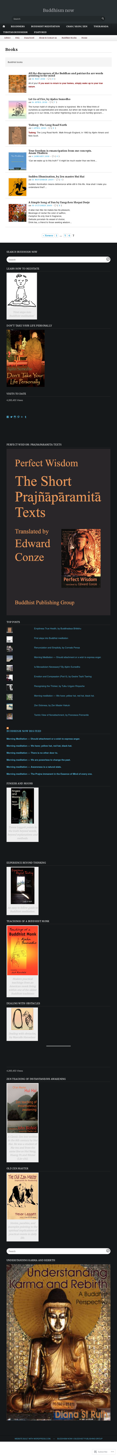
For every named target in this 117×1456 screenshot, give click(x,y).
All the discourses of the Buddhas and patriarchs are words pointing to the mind (65, 74)
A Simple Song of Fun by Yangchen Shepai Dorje (59, 202)
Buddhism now (58, 10)
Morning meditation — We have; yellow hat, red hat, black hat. (64, 695)
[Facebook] (8, 417)
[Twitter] (11, 417)
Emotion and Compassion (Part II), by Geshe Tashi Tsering (63, 676)
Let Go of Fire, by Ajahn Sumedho (49, 99)
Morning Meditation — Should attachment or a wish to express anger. (67, 657)
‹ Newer (48, 235)
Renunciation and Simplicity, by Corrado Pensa (57, 647)
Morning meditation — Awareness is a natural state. (34, 766)
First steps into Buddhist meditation (51, 638)
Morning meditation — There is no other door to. (32, 752)
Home (84, 38)
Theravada (101, 26)
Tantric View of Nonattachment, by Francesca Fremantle (61, 714)
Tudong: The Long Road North (47, 125)
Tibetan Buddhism (15, 32)
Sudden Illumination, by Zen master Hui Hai (56, 176)
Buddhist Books (69, 38)
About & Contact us (48, 38)
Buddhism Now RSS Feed (24, 731)
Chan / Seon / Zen (76, 26)
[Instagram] (15, 417)
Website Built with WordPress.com (32, 1438)
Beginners (18, 26)
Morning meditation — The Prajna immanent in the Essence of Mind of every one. (49, 773)
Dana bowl (29, 38)
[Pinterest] (18, 417)
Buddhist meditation (45, 26)
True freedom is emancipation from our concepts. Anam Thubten (60, 152)
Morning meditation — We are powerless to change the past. (39, 759)
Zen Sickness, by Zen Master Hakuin (52, 705)
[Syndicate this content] (58, 728)
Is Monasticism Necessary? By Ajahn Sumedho (57, 666)
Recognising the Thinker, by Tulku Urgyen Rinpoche (59, 686)
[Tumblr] (25, 417)
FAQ (17, 38)
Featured (40, 32)
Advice (7, 38)
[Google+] (22, 417)
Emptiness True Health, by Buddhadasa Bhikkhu (57, 628)
